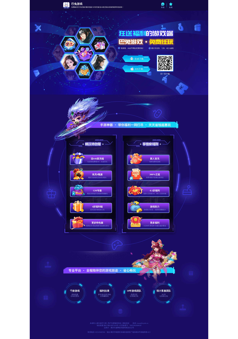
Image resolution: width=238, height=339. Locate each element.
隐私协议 (126, 323)
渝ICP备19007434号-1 (112, 325)
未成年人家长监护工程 (98, 323)
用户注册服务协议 (114, 323)
